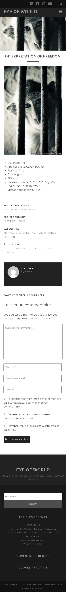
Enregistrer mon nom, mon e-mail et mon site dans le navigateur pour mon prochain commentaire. (32, 402)
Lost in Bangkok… (15, 221)
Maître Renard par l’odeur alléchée (32, 529)
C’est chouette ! (33, 544)
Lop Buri (9, 248)
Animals (9, 233)
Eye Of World (20, 11)
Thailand (10, 252)
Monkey (35, 248)
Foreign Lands (46, 233)
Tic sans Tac (33, 525)
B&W (18, 233)
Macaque (22, 248)
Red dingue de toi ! (33, 540)
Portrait (9, 237)
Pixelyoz (26, 272)
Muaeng (46, 248)
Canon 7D (29, 233)
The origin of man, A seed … (21, 209)
